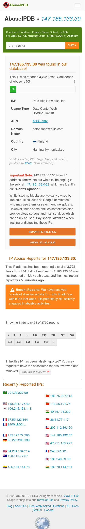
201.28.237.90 (18, 392)
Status (37, 510)
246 (53, 335)
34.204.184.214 (19, 451)
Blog (9, 506)
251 (28, 342)
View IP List (71, 496)
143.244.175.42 (19, 403)
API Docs (72, 506)
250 (19, 342)
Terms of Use (45, 500)
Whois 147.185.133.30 (42, 242)
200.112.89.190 (61, 427)
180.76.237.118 (61, 395)
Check (72, 45)
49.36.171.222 (60, 411)
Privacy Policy (68, 500)
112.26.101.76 (60, 403)
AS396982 (40, 121)
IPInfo (28, 163)
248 (72, 335)
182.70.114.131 (61, 466)
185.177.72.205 (19, 435)
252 (37, 342)
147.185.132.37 (61, 435)
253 (46, 342)
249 (10, 342)
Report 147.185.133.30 (42, 231)
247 (62, 335)
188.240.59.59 (60, 459)
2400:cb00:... (17, 424)
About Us (20, 506)
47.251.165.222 (61, 443)
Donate (48, 510)
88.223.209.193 (19, 440)
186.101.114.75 (19, 466)
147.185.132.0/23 (37, 184)
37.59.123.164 (18, 419)
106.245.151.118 (19, 408)
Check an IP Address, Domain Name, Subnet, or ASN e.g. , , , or (42, 34)
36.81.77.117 (59, 419)
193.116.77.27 (18, 455)
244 (35, 335)
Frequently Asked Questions (46, 506)
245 (44, 335)
